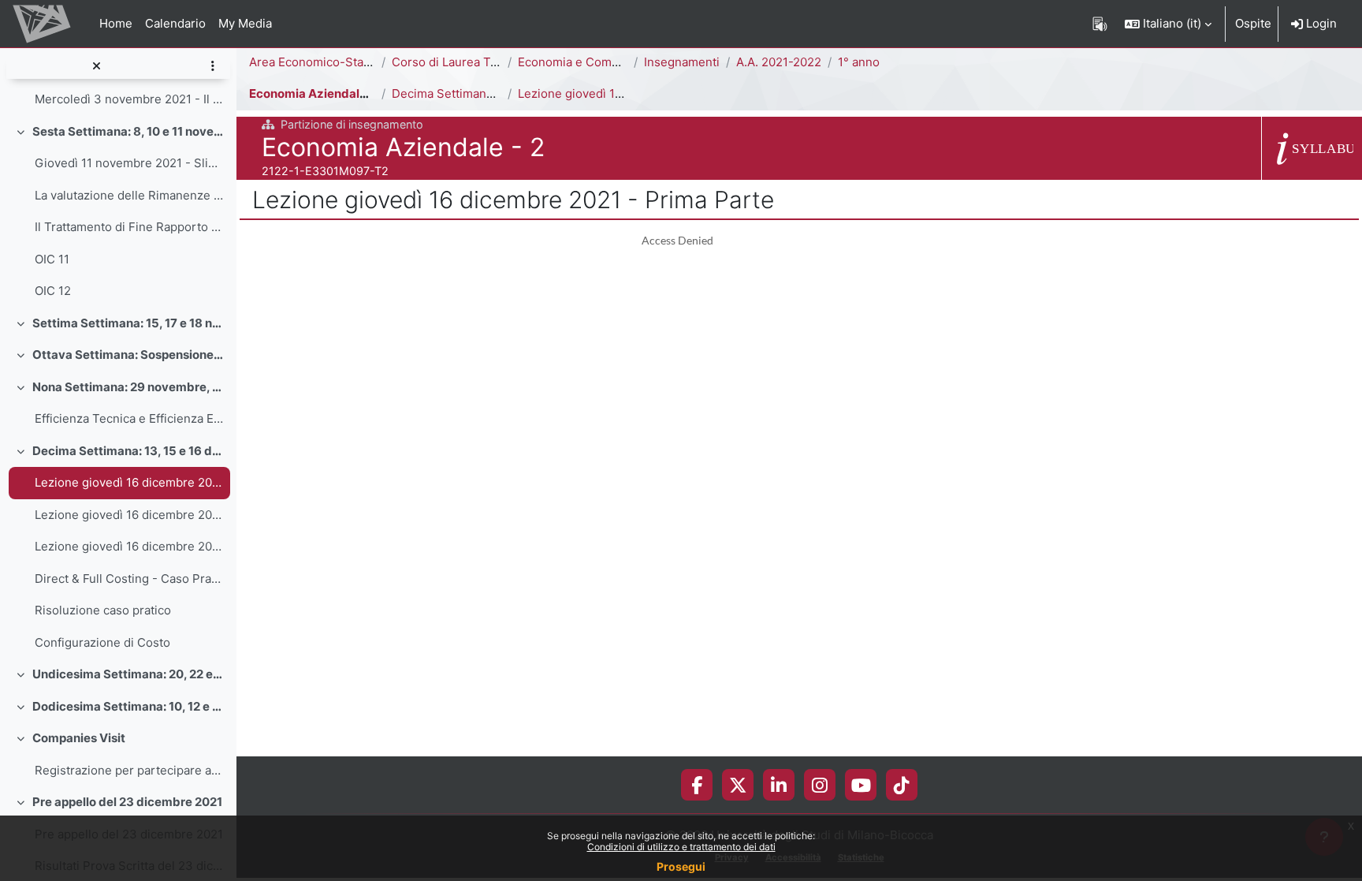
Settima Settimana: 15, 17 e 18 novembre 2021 (128, 322)
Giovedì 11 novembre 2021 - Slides (129, 162)
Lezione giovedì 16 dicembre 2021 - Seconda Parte (129, 514)
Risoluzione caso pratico (103, 610)
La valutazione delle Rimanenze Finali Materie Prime (129, 195)
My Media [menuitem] (245, 23)
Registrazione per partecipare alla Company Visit (129, 770)
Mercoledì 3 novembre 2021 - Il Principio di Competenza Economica (129, 98)
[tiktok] (902, 784)
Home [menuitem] (115, 23)
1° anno (859, 61)
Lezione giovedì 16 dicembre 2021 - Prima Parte (129, 482)
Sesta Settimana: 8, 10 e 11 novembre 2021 (128, 131)
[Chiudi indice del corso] (96, 66)
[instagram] (820, 784)
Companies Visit (78, 737)
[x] (738, 784)
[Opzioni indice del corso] (212, 66)
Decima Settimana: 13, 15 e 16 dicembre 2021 (128, 450)
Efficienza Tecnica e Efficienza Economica (129, 418)
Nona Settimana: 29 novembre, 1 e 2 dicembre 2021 (128, 386)
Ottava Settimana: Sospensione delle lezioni (128, 354)
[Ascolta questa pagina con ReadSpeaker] (1100, 23)
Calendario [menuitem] (175, 23)
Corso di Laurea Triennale (464, 61)
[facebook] (696, 784)
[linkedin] (779, 784)
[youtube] (861, 784)
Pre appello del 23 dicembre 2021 (127, 801)
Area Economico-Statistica (322, 61)
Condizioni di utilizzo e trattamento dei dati (681, 847)
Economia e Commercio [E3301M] (612, 61)
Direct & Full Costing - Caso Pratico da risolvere (129, 578)
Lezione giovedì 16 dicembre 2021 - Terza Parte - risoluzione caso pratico (129, 546)
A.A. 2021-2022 (778, 61)
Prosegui (681, 866)
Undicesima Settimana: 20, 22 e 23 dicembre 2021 (128, 673)
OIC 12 (53, 290)
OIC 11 (52, 259)
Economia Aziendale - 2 (316, 93)
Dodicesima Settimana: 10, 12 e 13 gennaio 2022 (128, 706)
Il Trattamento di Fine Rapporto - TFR (129, 226)
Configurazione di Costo (102, 642)
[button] (1168, 23)
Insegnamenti (682, 61)
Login (1320, 23)
